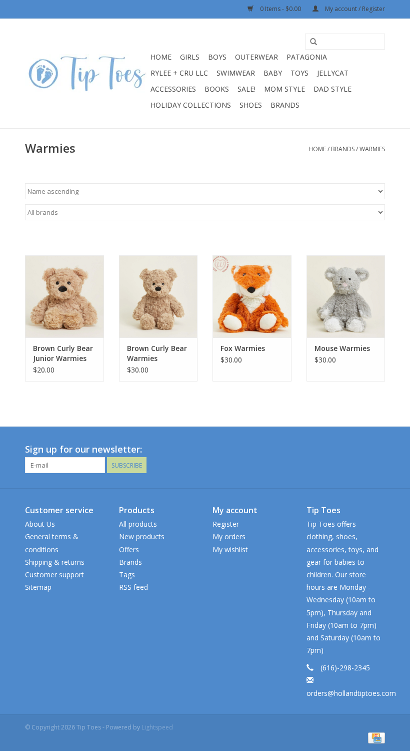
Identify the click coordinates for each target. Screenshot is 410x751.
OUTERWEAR (256, 57)
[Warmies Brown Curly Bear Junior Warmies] (64, 296)
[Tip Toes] (86, 73)
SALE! (247, 89)
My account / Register (354, 9)
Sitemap (38, 587)
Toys (299, 73)
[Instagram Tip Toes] (377, 450)
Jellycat (332, 73)
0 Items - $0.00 (280, 9)
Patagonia (306, 57)
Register (225, 524)
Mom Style (284, 89)
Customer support (54, 574)
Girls (190, 57)
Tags (127, 574)
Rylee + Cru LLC (179, 73)
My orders (229, 536)
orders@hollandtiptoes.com (351, 693)
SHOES (251, 105)
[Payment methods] (374, 737)
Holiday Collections (190, 105)
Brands (285, 105)
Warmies (372, 149)
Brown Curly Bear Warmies (157, 353)
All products (138, 524)
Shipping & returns (54, 562)
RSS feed (133, 587)
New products (141, 536)
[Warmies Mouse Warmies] (346, 296)
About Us (40, 524)
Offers (129, 549)
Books (216, 89)
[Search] (313, 42)
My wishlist (230, 549)
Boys (217, 57)
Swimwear (235, 73)
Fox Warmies (242, 348)
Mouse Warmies (342, 348)
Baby (273, 73)
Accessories (173, 89)
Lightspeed (157, 727)
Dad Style (333, 89)
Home (161, 57)
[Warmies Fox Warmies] (252, 296)
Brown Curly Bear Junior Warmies (63, 353)
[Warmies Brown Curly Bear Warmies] (158, 296)
